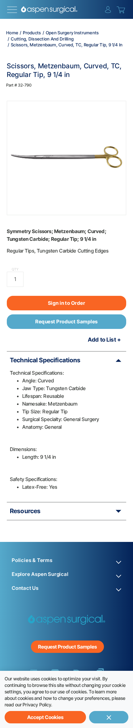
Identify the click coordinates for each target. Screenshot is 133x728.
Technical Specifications (45, 360)
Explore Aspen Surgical (40, 574)
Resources (25, 511)
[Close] (108, 717)
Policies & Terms (32, 560)
